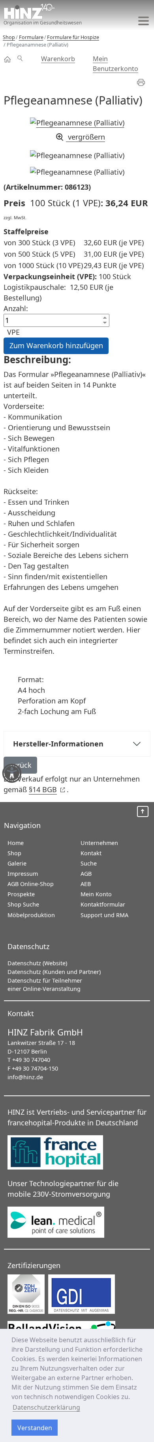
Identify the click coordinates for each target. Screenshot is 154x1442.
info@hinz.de (25, 1077)
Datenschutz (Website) (37, 963)
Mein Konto (96, 894)
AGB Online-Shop (31, 884)
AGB (86, 873)
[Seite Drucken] (144, 82)
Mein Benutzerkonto (115, 63)
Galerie (17, 863)
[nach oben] (142, 811)
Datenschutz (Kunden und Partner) (54, 972)
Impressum (23, 873)
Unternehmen (99, 843)
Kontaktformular (103, 904)
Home (16, 843)
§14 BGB (47, 789)
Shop (8, 59)
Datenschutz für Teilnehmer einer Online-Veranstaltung (45, 985)
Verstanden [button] (34, 1427)
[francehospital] (62, 1153)
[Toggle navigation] (143, 21)
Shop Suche (23, 904)
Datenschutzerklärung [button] (46, 1407)
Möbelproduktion (31, 915)
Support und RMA (104, 915)
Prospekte (21, 894)
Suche (89, 863)
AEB (86, 884)
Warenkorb (58, 58)
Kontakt (91, 853)
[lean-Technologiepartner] (62, 1222)
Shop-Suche (23, 54)
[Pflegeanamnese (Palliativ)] (77, 155)
